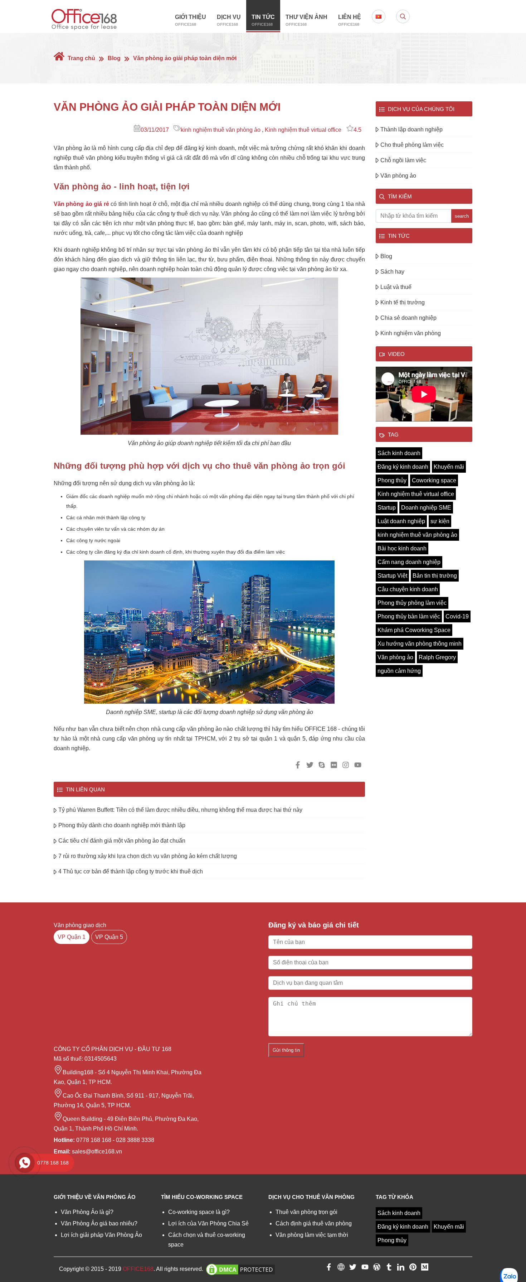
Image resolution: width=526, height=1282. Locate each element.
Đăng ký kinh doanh (403, 467)
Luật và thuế (395, 287)
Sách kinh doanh (399, 453)
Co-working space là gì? (199, 1212)
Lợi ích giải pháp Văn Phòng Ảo (101, 1235)
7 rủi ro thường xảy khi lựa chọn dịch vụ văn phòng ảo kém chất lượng (147, 856)
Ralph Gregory (437, 657)
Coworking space (434, 480)
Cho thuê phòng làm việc (412, 145)
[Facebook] (328, 1269)
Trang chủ (80, 58)
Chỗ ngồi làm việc (403, 160)
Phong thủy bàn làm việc (409, 616)
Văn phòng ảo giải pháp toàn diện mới (185, 58)
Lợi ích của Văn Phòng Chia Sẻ (208, 1223)
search (462, 216)
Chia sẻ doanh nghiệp (408, 318)
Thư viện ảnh (306, 20)
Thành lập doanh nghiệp (411, 129)
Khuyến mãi (449, 467)
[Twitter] (352, 1269)
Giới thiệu (190, 20)
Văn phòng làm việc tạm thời (312, 1235)
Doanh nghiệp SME (426, 508)
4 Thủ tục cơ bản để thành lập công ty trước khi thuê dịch (130, 871)
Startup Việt (392, 576)
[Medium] (424, 1269)
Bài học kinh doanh (402, 548)
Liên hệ (349, 20)
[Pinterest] (413, 1269)
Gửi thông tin (286, 1050)
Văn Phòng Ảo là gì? (87, 1212)
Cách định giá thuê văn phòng (314, 1223)
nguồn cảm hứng (399, 671)
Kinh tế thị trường (402, 302)
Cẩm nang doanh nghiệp (409, 562)
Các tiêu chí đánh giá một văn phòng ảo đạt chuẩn (121, 841)
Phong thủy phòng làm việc (412, 603)
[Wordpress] (376, 1269)
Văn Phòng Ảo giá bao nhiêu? (99, 1223)
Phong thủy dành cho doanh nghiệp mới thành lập (121, 825)
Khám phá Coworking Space (414, 630)
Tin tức (263, 20)
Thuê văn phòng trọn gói (306, 1212)
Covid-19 (457, 616)
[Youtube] (365, 1269)
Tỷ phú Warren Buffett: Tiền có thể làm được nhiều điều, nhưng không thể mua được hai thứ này (180, 810)
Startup (387, 508)
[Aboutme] (341, 1269)
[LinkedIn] (400, 1269)
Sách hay (392, 272)
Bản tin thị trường (435, 576)
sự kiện (439, 521)
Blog (114, 58)
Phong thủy (392, 480)
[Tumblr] (389, 1269)
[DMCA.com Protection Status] (240, 1269)
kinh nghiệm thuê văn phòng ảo (220, 130)
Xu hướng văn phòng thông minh (420, 644)
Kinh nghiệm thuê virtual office (303, 130)
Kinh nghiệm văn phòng (410, 333)
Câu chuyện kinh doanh (408, 589)
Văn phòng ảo (398, 176)
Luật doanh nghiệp (401, 521)
